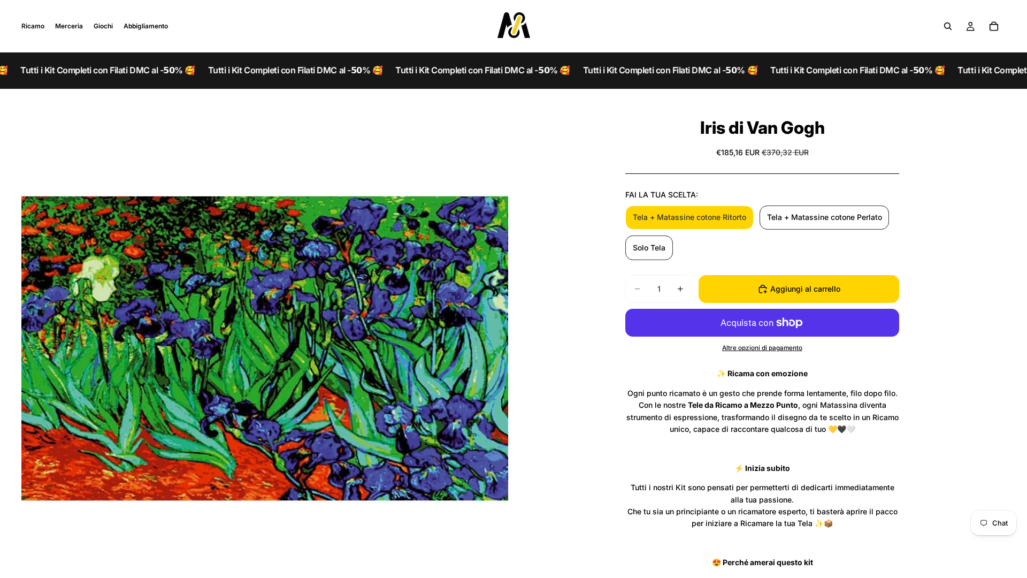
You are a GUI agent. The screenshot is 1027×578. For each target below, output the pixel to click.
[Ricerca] (948, 26)
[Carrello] (994, 26)
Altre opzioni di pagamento (762, 348)
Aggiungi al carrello (805, 288)
